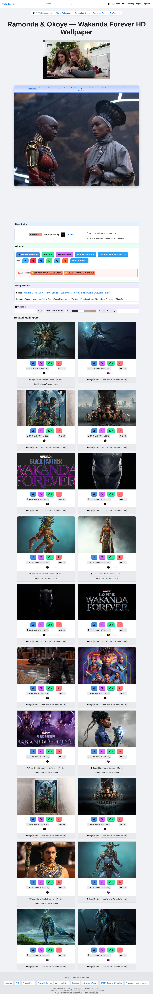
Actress (38, 299)
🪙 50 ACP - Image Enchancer (80, 273)
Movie (59, 380)
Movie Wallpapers (63, 13)
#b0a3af (87, 311)
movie (76, 293)
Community (129, 4)
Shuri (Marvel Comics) (106, 768)
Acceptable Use (61, 983)
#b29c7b (93, 311)
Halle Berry (47, 299)
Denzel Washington (62, 299)
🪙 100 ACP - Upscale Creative (46, 273)
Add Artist (35, 235)
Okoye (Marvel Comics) (48, 293)
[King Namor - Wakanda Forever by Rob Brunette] (46, 552)
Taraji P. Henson (107, 299)
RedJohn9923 (53, 373)
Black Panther (121, 299)
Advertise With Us (90, 983)
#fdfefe (81, 311)
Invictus (114, 373)
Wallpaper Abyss (45, 13)
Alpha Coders (8, 4)
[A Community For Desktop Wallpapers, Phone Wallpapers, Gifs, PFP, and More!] (34, 13)
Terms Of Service (45, 983)
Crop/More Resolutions (113, 254)
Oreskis (70, 234)
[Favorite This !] (41, 494)
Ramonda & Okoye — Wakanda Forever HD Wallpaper (97, 13)
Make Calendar (85, 254)
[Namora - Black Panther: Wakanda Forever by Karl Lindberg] (46, 945)
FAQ (17, 983)
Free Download (29, 254)
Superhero (29, 299)
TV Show (75, 299)
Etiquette (75, 983)
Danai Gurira (66, 293)
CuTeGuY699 (53, 829)
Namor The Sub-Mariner (45, 380)
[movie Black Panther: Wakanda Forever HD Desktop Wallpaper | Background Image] (46, 489)
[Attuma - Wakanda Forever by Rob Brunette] (107, 877)
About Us (8, 983)
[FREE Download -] (33, 494)
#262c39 (75, 311)
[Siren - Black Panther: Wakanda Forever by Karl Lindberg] (107, 945)
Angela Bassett (30, 293)
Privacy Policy (28, 983)
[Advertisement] (76, 203)
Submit (117, 4)
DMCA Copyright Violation (111, 983)
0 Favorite (65, 254)
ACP (22, 273)
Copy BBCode (79, 261)
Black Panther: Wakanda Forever (95, 293)
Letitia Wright (51, 768)
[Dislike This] (59, 494)
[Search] (70, 4)
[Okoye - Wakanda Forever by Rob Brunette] (107, 552)
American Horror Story (90, 299)
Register (146, 4)
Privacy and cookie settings (137, 983)
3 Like (48, 254)
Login (138, 4)
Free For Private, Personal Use (102, 233)
